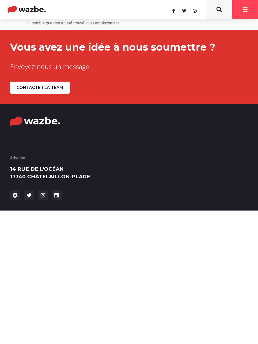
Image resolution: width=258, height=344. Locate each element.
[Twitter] (184, 11)
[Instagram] (195, 11)
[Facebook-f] (174, 11)
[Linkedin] (57, 195)
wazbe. (32, 9)
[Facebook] (15, 195)
